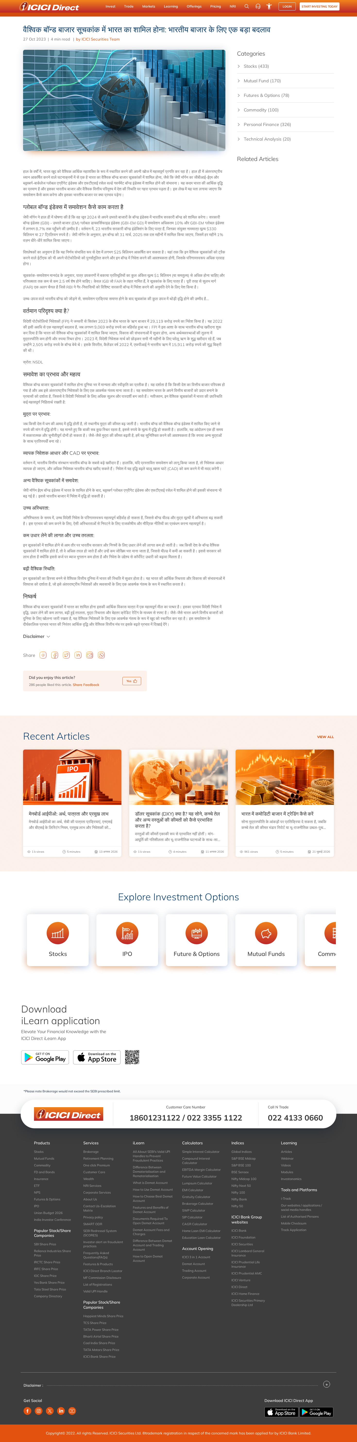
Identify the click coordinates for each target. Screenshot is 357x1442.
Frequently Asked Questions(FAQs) (96, 1255)
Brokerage (91, 1152)
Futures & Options (47, 1199)
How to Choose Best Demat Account (153, 1198)
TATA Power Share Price (101, 1330)
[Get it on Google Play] (316, 1411)
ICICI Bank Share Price (99, 1356)
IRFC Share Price (46, 1269)
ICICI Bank (238, 1230)
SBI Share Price (45, 1244)
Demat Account (193, 1264)
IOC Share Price (45, 1276)
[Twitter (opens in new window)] (50, 1411)
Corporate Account (196, 1277)
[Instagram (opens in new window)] (38, 1411)
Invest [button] (110, 6)
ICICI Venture (240, 1280)
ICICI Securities (242, 1244)
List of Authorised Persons (300, 1216)
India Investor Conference (52, 1220)
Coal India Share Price (99, 1343)
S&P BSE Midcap (243, 1158)
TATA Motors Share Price (101, 1350)
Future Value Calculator (199, 1176)
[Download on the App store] (281, 1411)
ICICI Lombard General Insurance (247, 1253)
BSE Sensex (240, 1172)
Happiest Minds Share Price (103, 1316)
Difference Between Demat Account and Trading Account (152, 1245)
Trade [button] (129, 6)
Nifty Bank (239, 1199)
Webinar (287, 1158)
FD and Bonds (44, 1172)
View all (325, 737)
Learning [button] (171, 6)
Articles (286, 1152)
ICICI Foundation (243, 1237)
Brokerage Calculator (197, 1204)
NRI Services (92, 1186)
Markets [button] (148, 6)
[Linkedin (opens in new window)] (61, 1411)
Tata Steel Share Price (50, 1289)
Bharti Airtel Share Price (101, 1336)
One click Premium (96, 1165)
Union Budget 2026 (48, 1213)
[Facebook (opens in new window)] (27, 1411)
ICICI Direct (239, 1287)
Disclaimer (33, 636)
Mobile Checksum (293, 1223)
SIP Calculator (192, 1217)
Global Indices (241, 1152)
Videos (286, 1165)
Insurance (41, 1179)
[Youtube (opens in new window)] (72, 1411)
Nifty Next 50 (241, 1186)
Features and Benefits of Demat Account (150, 1210)
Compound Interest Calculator (196, 1160)
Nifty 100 (238, 1192)
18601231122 (154, 1117)
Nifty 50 (237, 1206)
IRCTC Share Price (47, 1262)
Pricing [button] (215, 6)
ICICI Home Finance (245, 1294)
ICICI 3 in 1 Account (196, 1257)
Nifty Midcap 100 (243, 1179)
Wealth (88, 1179)
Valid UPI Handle (95, 1291)
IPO (36, 1206)
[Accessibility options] (269, 6)
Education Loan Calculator (201, 1238)
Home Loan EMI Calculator (201, 1231)
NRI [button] (233, 6)
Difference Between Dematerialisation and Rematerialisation (149, 1171)
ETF (37, 1186)
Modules (287, 1172)
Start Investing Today (320, 6)
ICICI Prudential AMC (246, 1273)
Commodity (42, 1165)
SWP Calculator (193, 1210)
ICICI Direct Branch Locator (102, 1271)
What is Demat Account (150, 1183)
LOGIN (287, 6)
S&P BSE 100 (241, 1165)
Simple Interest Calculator (201, 1152)
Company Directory (48, 1296)
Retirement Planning (98, 1158)
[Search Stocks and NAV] (246, 6)
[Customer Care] (258, 6)
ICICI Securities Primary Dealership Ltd (248, 1303)
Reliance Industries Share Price (52, 1253)
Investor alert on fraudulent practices (103, 1244)
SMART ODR (92, 1224)
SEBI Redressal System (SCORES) (100, 1233)
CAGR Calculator (194, 1224)
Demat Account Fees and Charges (151, 1232)
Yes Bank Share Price (49, 1282)
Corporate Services (97, 1192)
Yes (129, 681)
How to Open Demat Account (148, 1258)
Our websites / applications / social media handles (301, 1207)
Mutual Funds (44, 1158)
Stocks (38, 1152)
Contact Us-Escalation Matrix (99, 1208)
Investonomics (291, 1179)
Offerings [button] (194, 6)
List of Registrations (97, 1284)
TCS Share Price (94, 1323)
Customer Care (94, 1172)
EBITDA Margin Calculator (201, 1170)
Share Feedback (86, 685)
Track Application (293, 1230)
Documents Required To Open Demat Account (150, 1221)
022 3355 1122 (214, 1117)
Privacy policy (93, 1217)
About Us (90, 1199)
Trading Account (194, 1271)
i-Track (286, 1198)
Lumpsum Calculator (197, 1183)
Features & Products (98, 1264)
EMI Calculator (192, 1190)
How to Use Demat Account (153, 1189)
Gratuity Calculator (196, 1197)
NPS (37, 1192)
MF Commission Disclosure (102, 1278)
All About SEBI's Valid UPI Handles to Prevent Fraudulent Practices (151, 1156)
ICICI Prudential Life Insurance (245, 1264)
